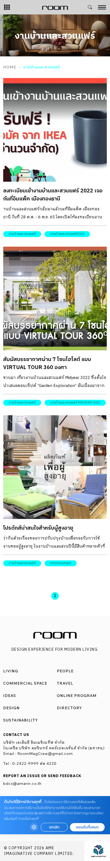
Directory (69, 707)
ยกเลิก (54, 827)
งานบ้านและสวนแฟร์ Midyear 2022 (75, 402)
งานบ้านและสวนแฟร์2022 (67, 233)
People (65, 671)
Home (9, 67)
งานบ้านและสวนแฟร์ (22, 233)
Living (10, 671)
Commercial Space (25, 683)
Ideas (9, 695)
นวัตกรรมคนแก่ (60, 563)
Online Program (77, 695)
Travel (65, 683)
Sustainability (20, 720)
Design (11, 707)
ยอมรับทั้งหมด (87, 827)
